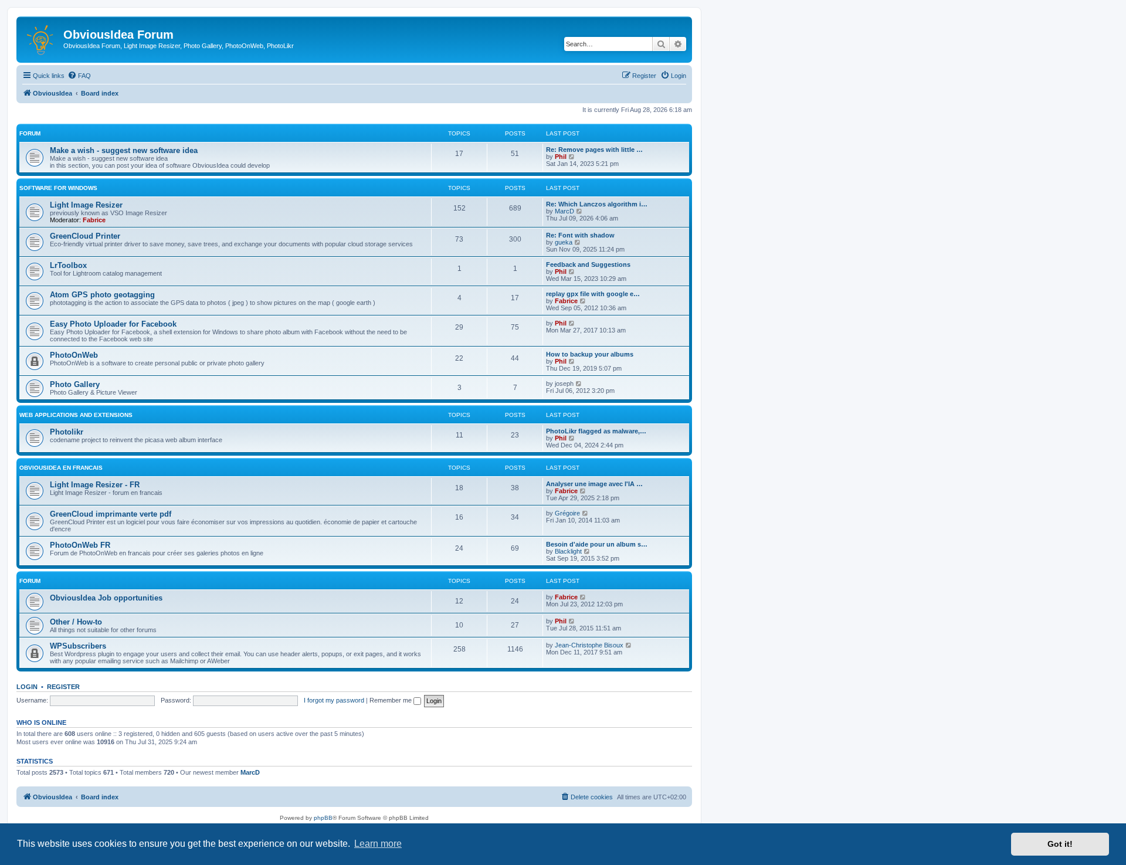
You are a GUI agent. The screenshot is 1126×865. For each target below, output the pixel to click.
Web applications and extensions (76, 415)
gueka (563, 242)
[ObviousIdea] (41, 38)
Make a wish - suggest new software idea (124, 150)
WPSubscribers (78, 646)
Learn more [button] (378, 844)
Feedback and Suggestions (588, 264)
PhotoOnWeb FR (80, 545)
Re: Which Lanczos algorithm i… (596, 204)
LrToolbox (68, 265)
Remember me (391, 700)
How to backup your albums (589, 354)
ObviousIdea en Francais (61, 467)
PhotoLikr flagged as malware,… (596, 431)
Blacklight (568, 551)
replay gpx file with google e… (593, 293)
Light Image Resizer (86, 205)
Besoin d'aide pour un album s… (596, 544)
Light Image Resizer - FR (95, 484)
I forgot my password (334, 700)
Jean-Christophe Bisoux (589, 645)
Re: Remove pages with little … (594, 149)
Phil (561, 156)
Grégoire (567, 513)
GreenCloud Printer (85, 236)
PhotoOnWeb (74, 355)
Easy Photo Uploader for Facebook (113, 324)
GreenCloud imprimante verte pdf (110, 514)
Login (27, 686)
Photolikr (66, 432)
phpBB (323, 818)
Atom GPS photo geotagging (102, 294)
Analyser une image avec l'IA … (594, 483)
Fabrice (94, 219)
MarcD (564, 211)
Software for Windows (58, 188)
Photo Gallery (75, 384)
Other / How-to (76, 622)
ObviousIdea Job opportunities (106, 597)
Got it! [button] (1060, 844)
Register (63, 686)
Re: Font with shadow (580, 235)
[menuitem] (79, 76)
